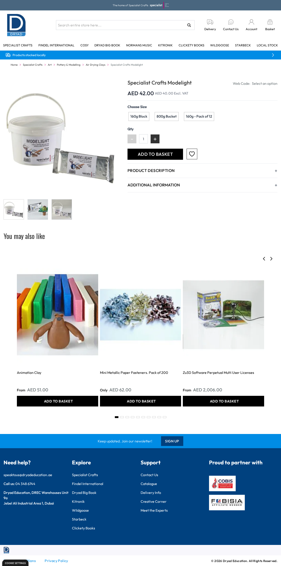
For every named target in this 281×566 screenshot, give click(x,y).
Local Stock (267, 45)
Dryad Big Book (107, 45)
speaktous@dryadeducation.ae (28, 475)
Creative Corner (154, 501)
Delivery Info (151, 492)
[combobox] (125, 25)
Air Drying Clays (95, 64)
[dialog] (15, 563)
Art (50, 64)
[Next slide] (271, 258)
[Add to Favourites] (192, 154)
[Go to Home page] (16, 25)
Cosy (84, 45)
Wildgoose (219, 45)
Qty (131, 129)
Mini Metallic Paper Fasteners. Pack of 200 (134, 372)
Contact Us (149, 475)
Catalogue (149, 483)
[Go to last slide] (264, 258)
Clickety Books (191, 45)
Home (14, 64)
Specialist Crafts (17, 45)
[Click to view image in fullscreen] (61, 136)
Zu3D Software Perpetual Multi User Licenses (218, 372)
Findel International (56, 45)
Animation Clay (29, 372)
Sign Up (172, 441)
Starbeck (243, 45)
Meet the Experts (154, 510)
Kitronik (165, 45)
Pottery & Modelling (68, 64)
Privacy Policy (56, 560)
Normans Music (139, 45)
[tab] (116, 417)
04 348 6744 (25, 483)
